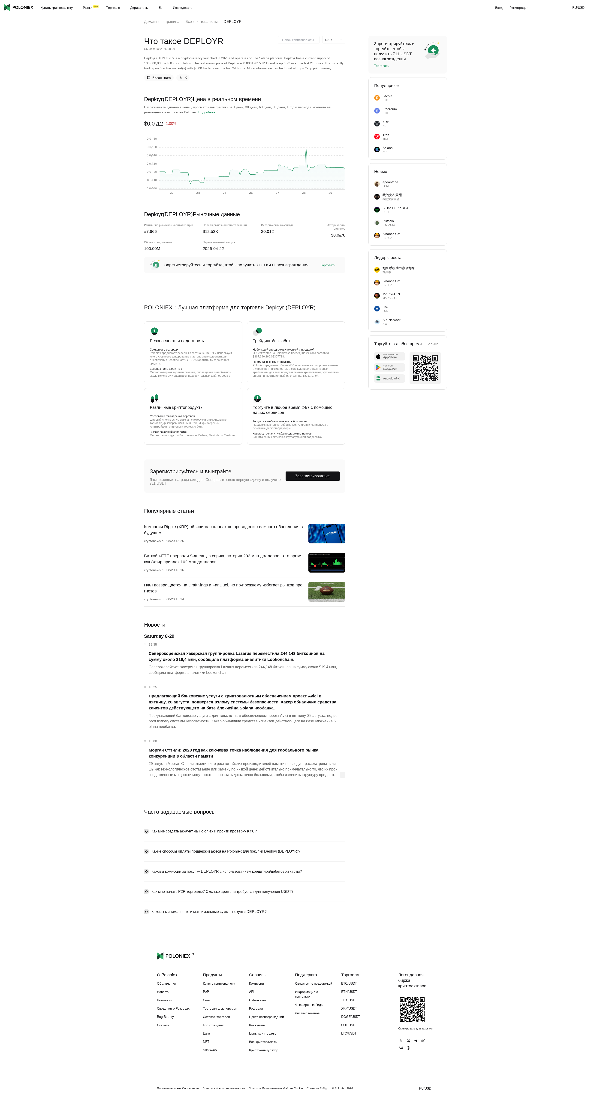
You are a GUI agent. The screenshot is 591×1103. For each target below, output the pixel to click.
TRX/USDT (349, 1000)
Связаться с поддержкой (313, 983)
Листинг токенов (307, 1013)
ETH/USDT (349, 991)
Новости (163, 991)
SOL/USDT (349, 1025)
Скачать (163, 1025)
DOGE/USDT (350, 1016)
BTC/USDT (349, 983)
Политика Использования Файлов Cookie (276, 1088)
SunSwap (210, 1050)
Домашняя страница (161, 22)
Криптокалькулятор (263, 1050)
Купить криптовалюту (219, 983)
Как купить (257, 1025)
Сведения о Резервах (173, 1008)
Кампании (164, 1000)
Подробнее (206, 112)
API (251, 991)
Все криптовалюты (201, 22)
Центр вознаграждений (266, 1016)
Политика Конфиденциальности (223, 1088)
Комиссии (256, 983)
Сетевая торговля (216, 1016)
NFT (206, 1041)
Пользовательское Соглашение (178, 1088)
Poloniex (18, 7)
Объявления (166, 983)
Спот (206, 1000)
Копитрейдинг (213, 1025)
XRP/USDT (349, 1008)
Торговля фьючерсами (220, 1008)
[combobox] (298, 40)
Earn (206, 1033)
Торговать (327, 265)
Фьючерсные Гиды (309, 1004)
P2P (206, 991)
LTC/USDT (348, 1033)
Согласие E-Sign (317, 1088)
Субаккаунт (257, 1000)
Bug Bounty (165, 1016)
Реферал (256, 1008)
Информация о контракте (306, 993)
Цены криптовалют (263, 1033)
